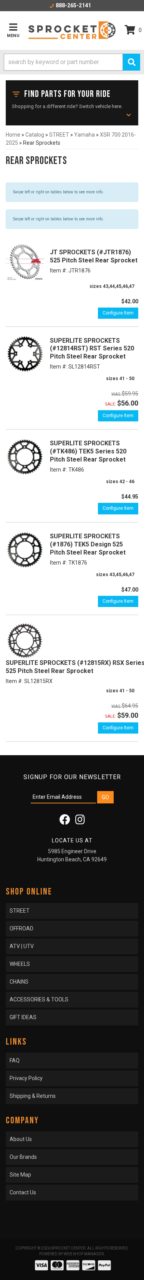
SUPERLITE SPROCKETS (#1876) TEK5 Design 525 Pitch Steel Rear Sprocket (88, 544)
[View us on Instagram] (80, 821)
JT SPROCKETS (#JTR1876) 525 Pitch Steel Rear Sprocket (93, 256)
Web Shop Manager (84, 1254)
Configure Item (118, 313)
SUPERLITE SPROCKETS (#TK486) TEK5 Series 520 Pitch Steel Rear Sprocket (88, 451)
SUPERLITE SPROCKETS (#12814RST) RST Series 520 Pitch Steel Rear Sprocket (92, 348)
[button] (72, 62)
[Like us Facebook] (65, 821)
